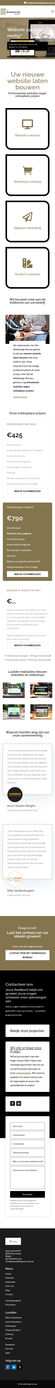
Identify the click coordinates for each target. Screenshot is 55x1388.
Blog (7, 1290)
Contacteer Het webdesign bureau (27, 955)
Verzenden (27, 1194)
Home (8, 1273)
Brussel (8, 1338)
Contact (9, 1294)
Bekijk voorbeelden (27, 491)
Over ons (9, 1286)
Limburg (9, 1334)
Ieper (7, 1352)
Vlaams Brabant (12, 1330)
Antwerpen (10, 1326)
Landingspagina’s (13, 1300)
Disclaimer (10, 1304)
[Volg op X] (20, 1367)
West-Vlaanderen (13, 1317)
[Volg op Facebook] (12, 1103)
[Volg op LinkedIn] (18, 1103)
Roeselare (10, 1344)
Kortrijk (9, 1348)
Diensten (9, 1277)
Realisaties (10, 1282)
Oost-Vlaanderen (13, 1321)
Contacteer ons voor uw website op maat (23, 46)
